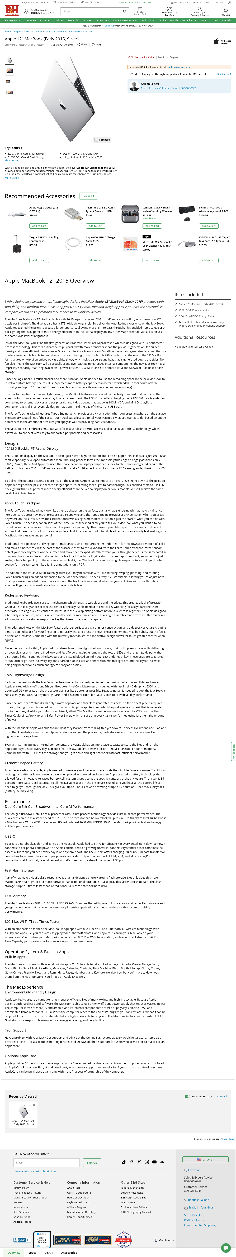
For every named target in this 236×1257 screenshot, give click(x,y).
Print (98, 44)
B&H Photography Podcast (136, 1212)
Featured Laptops (34, 31)
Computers (18, 31)
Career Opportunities (79, 1217)
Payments (19, 1202)
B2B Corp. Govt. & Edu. (134, 1197)
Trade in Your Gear (201, 1207)
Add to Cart (39, 226)
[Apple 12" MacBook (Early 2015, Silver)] (68, 98)
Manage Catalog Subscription (30, 1197)
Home (8, 31)
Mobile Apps (167, 1240)
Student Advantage (132, 1192)
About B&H (73, 1187)
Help (208, 2)
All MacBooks (60, 31)
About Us (197, 2)
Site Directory (21, 1212)
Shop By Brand (22, 1217)
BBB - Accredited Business (22, 1240)
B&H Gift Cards (194, 1220)
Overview (14, 1253)
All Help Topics (22, 1221)
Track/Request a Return (27, 1192)
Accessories (69, 1253)
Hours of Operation (78, 1197)
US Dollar (208, 1159)
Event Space (128, 1202)
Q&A (48, 1253)
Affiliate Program (77, 1207)
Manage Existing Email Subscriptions (34, 1171)
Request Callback (199, 1200)
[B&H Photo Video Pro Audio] (13, 10)
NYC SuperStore (181, 2)
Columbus (109, 26)
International (21, 1207)
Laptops (48, 31)
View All (89, 196)
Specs (32, 1253)
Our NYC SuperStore (79, 1192)
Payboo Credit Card (78, 1202)
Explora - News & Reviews (136, 1207)
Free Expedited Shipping (200, 1225)
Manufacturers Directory (81, 1212)
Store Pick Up (193, 1215)
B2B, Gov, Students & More (34, 2)
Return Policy (21, 1187)
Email (19, 1162)
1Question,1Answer (61, 44)
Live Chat (219, 2)
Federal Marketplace (133, 1187)
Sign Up (92, 1163)
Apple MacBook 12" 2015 (81, 31)
